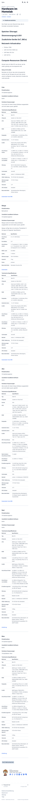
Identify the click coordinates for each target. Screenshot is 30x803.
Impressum (5, 793)
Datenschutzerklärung (8, 791)
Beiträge (4, 6)
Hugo (23, 799)
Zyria (3, 2)
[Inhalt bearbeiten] (17, 14)
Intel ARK (10, 196)
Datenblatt (4, 196)
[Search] (22, 2)
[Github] (17, 774)
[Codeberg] (26, 774)
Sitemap (4, 794)
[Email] (10, 774)
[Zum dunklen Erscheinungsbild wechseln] (25, 2)
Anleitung (4, 627)
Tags (3, 796)
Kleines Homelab (10, 6)
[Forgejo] (12, 774)
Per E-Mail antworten (8, 762)
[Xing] (21, 774)
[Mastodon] (24, 774)
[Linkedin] (19, 774)
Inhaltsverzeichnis (10, 20)
